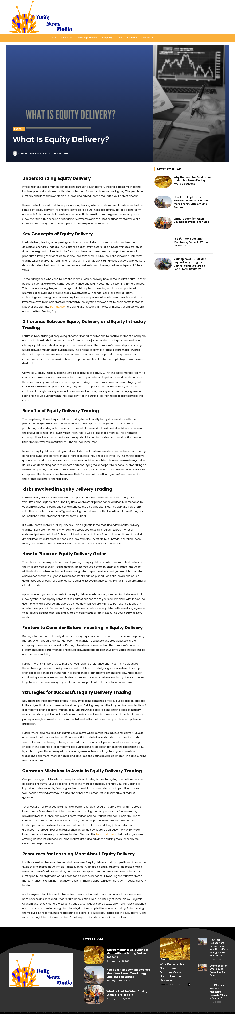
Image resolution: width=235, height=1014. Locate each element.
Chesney (110, 961)
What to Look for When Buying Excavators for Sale (191, 220)
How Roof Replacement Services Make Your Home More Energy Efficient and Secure (191, 202)
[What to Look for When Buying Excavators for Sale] (163, 223)
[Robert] (15, 153)
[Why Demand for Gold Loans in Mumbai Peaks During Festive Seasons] (163, 182)
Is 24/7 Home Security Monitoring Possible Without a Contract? (192, 242)
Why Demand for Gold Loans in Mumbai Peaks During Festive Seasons (192, 180)
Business (19, 129)
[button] (222, 17)
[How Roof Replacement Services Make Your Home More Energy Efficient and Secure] (163, 202)
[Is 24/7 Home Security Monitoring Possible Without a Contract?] (163, 243)
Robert (25, 153)
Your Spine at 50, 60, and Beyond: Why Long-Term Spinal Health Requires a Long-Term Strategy (190, 264)
